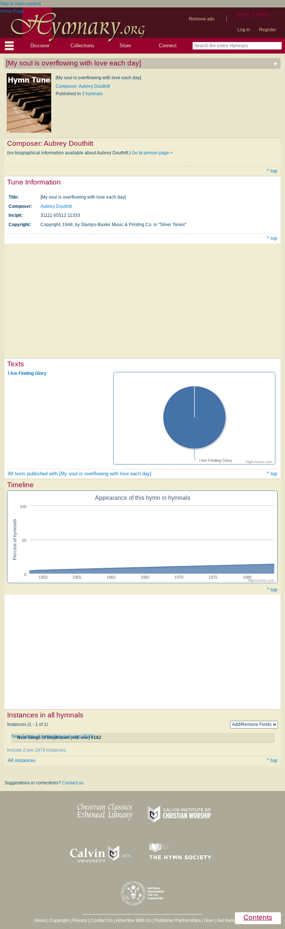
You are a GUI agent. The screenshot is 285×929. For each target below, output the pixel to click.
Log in (244, 29)
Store (125, 45)
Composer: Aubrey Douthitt (83, 86)
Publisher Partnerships (178, 920)
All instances (22, 760)
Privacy (79, 920)
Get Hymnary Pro (234, 920)
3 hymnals (92, 93)
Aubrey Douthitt (56, 206)
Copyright (59, 920)
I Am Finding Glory (27, 373)
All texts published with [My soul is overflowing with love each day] (79, 473)
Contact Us (102, 920)
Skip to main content (20, 3)
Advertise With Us (133, 920)
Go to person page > (152, 152)
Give (208, 920)
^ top (272, 171)
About (40, 920)
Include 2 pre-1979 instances (36, 750)
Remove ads (201, 19)
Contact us (72, 782)
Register (267, 29)
